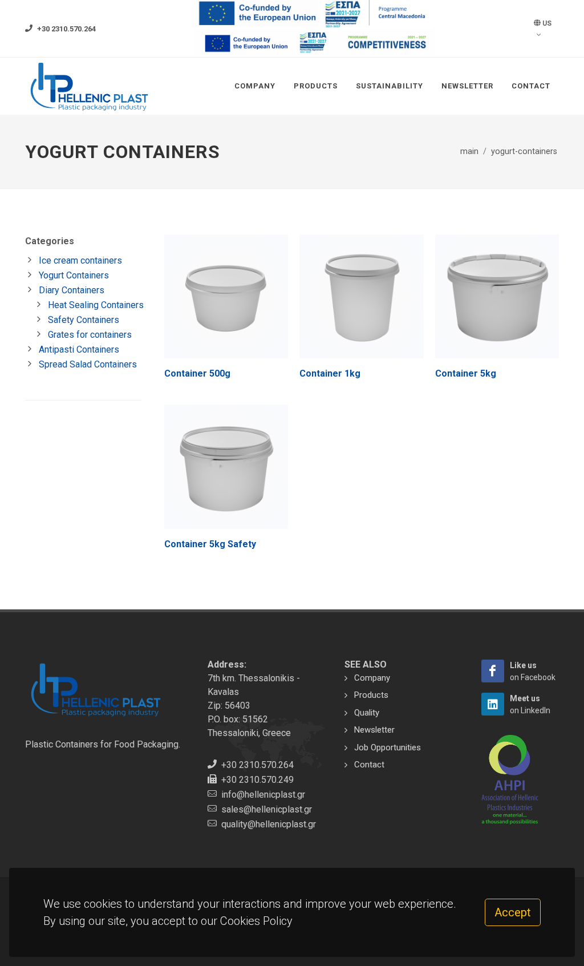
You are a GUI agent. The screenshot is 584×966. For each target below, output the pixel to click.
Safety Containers (83, 319)
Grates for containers (90, 334)
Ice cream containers (80, 260)
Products (316, 86)
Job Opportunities (387, 747)
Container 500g (197, 373)
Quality (366, 713)
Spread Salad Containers (88, 364)
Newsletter (467, 86)
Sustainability (389, 86)
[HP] (492, 671)
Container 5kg (465, 373)
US (546, 23)
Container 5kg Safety (210, 544)
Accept (512, 912)
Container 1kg (329, 373)
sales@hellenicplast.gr (266, 809)
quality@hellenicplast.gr (268, 824)
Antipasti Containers (79, 349)
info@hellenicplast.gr (263, 794)
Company (254, 86)
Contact (531, 86)
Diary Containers (71, 290)
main (469, 151)
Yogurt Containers (74, 275)
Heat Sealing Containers (96, 305)
